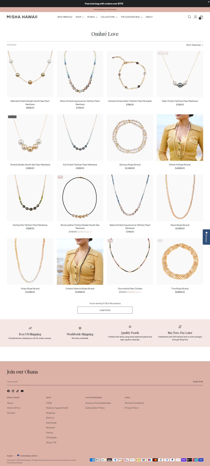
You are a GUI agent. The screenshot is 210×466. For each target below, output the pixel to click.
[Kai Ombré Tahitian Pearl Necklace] (80, 137)
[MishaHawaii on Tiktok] (18, 391)
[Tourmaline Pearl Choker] (130, 261)
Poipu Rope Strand (30, 288)
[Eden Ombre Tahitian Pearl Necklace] (180, 74)
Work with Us (13, 407)
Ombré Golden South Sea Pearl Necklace (30, 164)
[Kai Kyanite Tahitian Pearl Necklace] (30, 198)
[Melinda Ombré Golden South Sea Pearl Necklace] (30, 74)
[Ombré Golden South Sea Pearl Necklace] (30, 137)
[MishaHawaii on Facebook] (8, 391)
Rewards (50, 427)
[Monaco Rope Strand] (130, 137)
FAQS (49, 403)
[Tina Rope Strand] (180, 261)
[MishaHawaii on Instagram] (13, 391)
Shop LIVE (51, 442)
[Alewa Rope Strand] (180, 198)
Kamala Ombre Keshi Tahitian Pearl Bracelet (130, 101)
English (10, 456)
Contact (11, 412)
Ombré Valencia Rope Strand (80, 288)
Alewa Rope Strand (179, 225)
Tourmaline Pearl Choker (130, 288)
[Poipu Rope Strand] (30, 261)
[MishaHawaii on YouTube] (22, 391)
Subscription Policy (95, 407)
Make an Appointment (57, 407)
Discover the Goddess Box (98, 403)
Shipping (50, 412)
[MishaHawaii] (22, 16)
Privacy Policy (132, 407)
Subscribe (198, 382)
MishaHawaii (26, 460)
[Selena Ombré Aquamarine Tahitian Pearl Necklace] (130, 198)
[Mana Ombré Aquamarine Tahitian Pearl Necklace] (80, 74)
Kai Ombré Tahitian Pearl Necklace (80, 164)
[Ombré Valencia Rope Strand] (80, 261)
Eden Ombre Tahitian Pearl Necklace (180, 101)
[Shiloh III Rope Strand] (180, 137)
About (10, 403)
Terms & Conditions (134, 403)
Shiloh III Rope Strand (179, 164)
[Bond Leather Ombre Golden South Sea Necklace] (80, 198)
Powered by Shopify (14, 463)
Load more (105, 310)
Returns (50, 417)
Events (49, 432)
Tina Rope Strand (179, 288)
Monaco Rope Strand (130, 164)
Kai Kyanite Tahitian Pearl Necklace (30, 225)
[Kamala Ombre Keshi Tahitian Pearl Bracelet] (130, 74)
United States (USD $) (28, 456)
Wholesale (51, 437)
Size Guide (51, 422)
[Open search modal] (189, 17)
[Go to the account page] (195, 17)
